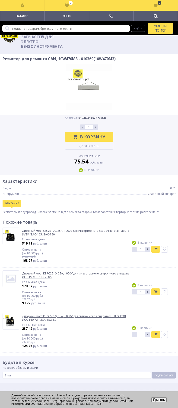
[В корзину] (155, 249)
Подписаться (163, 375)
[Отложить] (164, 249)
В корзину (92, 137)
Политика (42, 404)
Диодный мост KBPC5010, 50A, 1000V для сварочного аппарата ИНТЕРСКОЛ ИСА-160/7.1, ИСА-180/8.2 (74, 318)
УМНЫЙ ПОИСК (160, 28)
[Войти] (22, 5)
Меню (67, 16)
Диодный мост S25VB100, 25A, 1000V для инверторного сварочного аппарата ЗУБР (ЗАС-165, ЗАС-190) (75, 232)
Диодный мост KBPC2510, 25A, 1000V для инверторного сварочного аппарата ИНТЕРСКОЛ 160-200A (76, 275)
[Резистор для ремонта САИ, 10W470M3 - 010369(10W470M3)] (89, 87)
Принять (159, 399)
